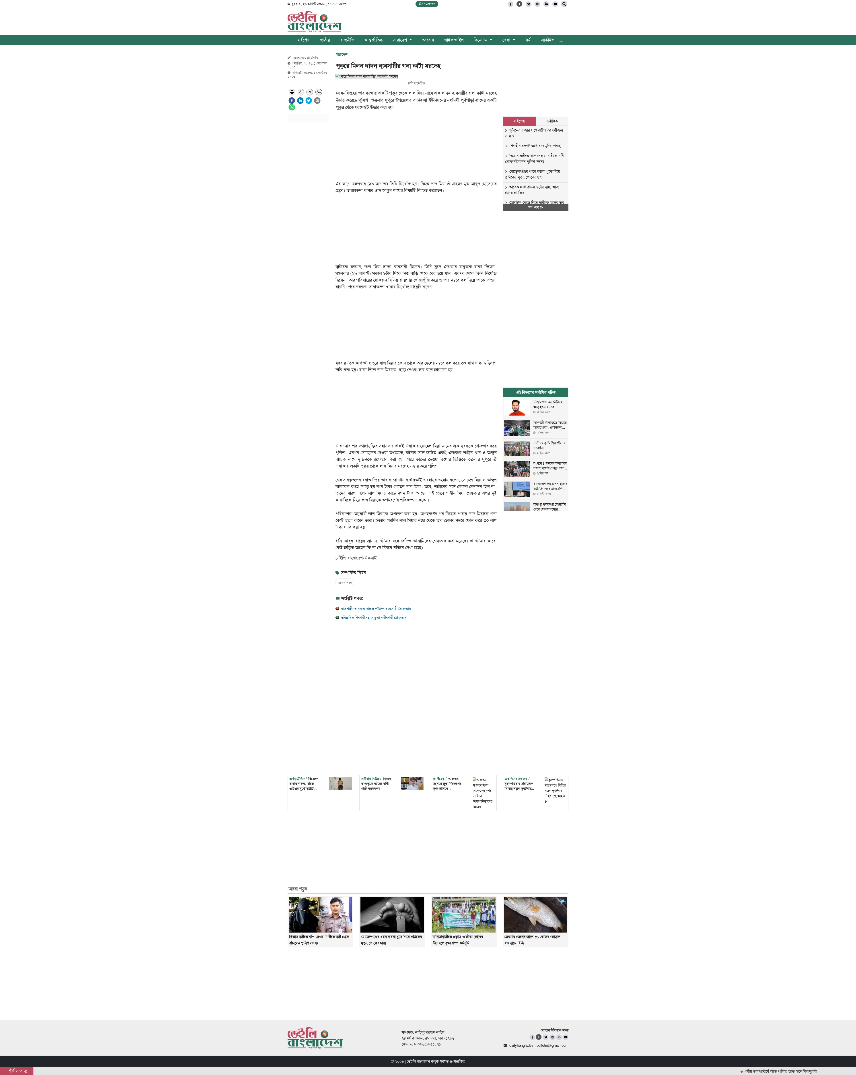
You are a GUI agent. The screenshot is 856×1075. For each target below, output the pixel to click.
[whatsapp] (292, 107)
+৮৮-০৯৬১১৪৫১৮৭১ (425, 1044)
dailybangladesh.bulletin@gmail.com (538, 1045)
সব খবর (534, 207)
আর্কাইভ (547, 40)
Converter (427, 4)
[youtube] (565, 1037)
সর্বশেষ (303, 40)
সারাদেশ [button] (400, 40)
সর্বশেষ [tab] (519, 121)
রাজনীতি (347, 40)
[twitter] (528, 4)
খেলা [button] (506, 40)
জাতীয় (325, 40)
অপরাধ (428, 40)
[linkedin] (546, 4)
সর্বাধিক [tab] (552, 121)
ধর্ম (528, 40)
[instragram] (537, 4)
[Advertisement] (308, 194)
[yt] (555, 4)
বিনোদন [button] (481, 40)
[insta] (552, 1037)
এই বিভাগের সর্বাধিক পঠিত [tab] (536, 392)
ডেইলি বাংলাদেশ (418, 1061)
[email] (317, 100)
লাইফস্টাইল (454, 40)
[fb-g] (519, 4)
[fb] (510, 4)
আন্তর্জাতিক (373, 40)
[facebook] (292, 100)
